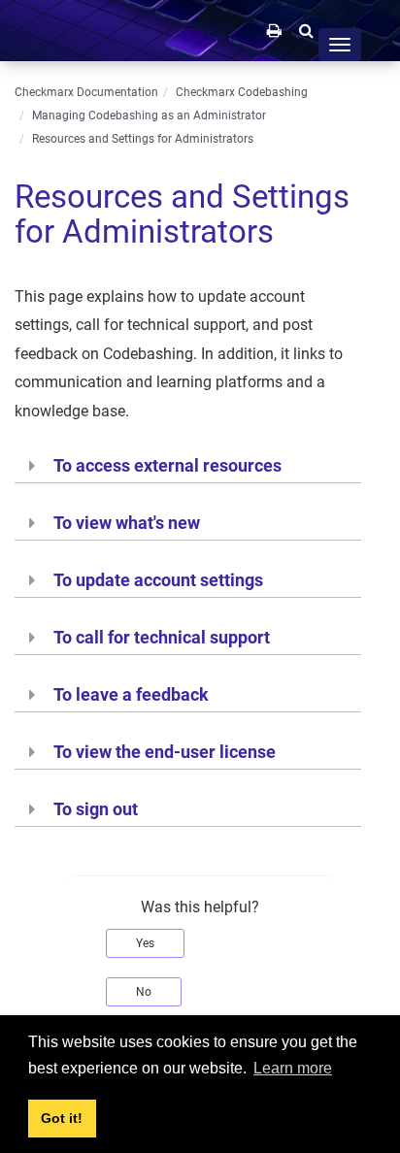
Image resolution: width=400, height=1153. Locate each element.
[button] (306, 30)
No (143, 992)
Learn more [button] (292, 1068)
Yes (145, 943)
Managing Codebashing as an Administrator (149, 115)
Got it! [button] (62, 1118)
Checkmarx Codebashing (242, 92)
